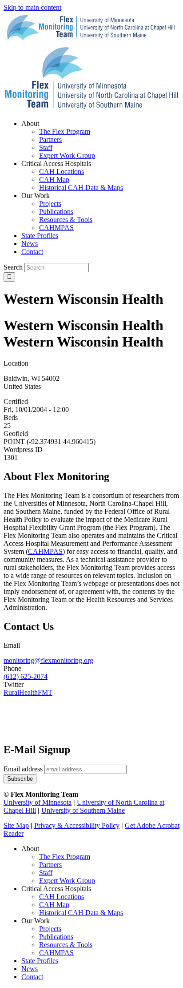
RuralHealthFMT (28, 692)
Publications (56, 936)
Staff (45, 872)
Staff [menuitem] (45, 147)
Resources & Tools (65, 944)
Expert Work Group (67, 880)
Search (13, 267)
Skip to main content (32, 7)
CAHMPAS (56, 952)
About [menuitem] (30, 123)
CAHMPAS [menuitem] (56, 227)
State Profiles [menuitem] (39, 235)
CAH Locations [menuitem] (61, 171)
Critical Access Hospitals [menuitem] (56, 163)
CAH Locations (61, 896)
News (29, 968)
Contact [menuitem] (32, 251)
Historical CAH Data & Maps (81, 912)
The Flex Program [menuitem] (64, 131)
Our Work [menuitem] (35, 195)
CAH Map (54, 904)
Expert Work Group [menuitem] (67, 155)
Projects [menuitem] (50, 203)
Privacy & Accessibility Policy (76, 825)
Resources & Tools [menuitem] (65, 219)
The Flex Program (64, 856)
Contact (32, 976)
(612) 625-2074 (26, 676)
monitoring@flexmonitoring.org (48, 660)
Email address (23, 769)
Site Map (16, 825)
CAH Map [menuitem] (54, 179)
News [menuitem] (29, 243)
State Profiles (39, 960)
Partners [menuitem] (50, 139)
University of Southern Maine (83, 810)
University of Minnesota (38, 802)
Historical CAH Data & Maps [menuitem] (81, 187)
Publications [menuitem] (56, 211)
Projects (50, 928)
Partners (50, 864)
